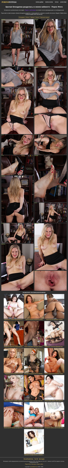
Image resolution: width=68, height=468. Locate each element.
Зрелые (32, 17)
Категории (63, 2)
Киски (37, 17)
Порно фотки (49, 2)
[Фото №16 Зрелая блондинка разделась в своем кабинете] (50, 281)
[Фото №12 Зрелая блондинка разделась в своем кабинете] (50, 213)
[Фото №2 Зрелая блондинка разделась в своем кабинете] (50, 42)
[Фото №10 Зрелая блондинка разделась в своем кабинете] (50, 178)
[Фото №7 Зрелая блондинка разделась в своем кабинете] (17, 145)
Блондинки (22, 17)
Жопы (27, 17)
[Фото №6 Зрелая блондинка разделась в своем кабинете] (50, 124)
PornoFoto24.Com (28, 459)
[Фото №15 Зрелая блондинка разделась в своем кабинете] (17, 267)
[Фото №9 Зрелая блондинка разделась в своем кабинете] (17, 165)
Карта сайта (40, 464)
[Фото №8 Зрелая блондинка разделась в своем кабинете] (50, 145)
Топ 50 (56, 2)
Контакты (34, 464)
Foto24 (9, 2)
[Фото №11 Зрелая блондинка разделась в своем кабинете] (17, 199)
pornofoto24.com (34, 466)
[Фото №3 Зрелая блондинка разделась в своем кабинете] (17, 77)
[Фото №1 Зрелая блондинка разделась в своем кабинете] (17, 42)
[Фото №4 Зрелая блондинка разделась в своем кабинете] (50, 90)
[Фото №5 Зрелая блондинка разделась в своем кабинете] (17, 110)
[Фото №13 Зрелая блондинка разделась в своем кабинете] (17, 233)
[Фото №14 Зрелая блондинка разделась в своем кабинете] (50, 246)
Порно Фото (28, 464)
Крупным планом (44, 17)
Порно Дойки (39, 2)
